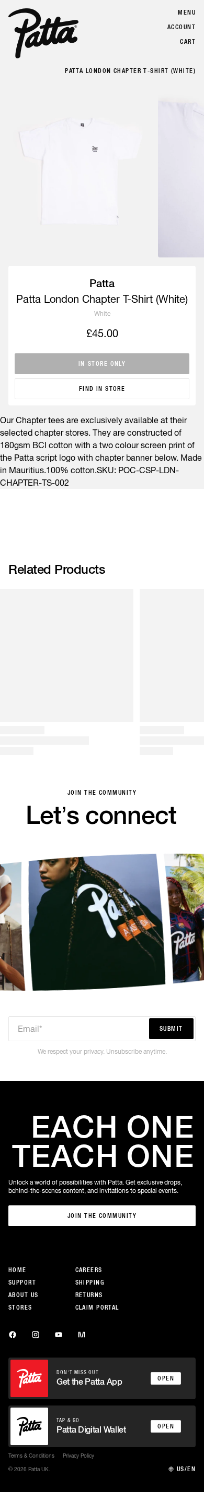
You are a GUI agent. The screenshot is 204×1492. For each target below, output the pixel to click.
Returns (89, 1295)
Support (22, 1282)
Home (17, 1270)
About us (23, 1295)
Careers (89, 1270)
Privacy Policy (78, 1455)
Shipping (90, 1282)
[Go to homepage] (43, 33)
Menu (187, 12)
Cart (188, 41)
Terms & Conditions (31, 1455)
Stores (20, 1307)
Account (181, 27)
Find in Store (102, 388)
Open (165, 1378)
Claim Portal (97, 1307)
